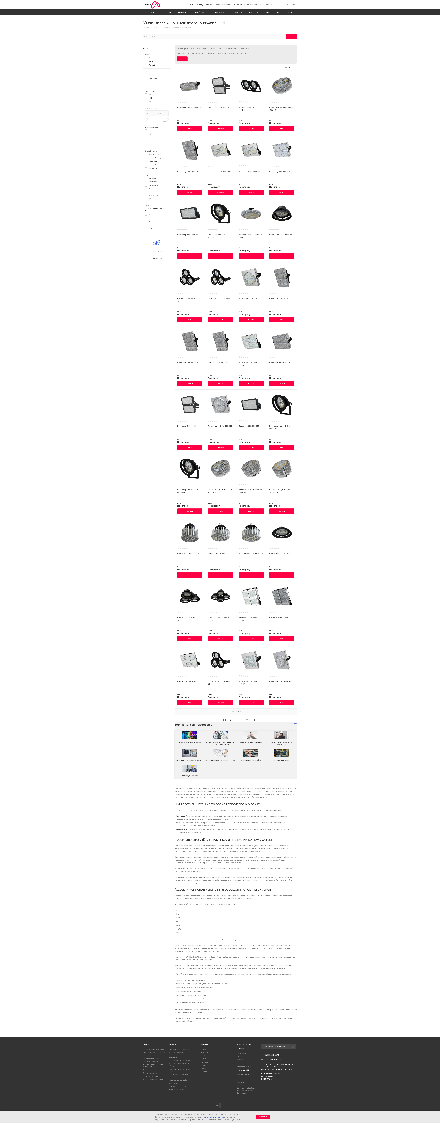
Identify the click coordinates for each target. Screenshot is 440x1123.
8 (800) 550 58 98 (204, 5)
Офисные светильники (151, 1076)
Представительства (244, 1075)
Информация (243, 1070)
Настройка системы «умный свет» (189, 760)
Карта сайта (241, 1093)
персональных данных (213, 1117)
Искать (291, 36)
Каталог (146, 1045)
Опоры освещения (150, 1073)
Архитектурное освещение (190, 742)
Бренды (204, 1045)
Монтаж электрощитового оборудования (281, 743)
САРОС (204, 1056)
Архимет (204, 1062)
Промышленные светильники (153, 1049)
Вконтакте (217, 1105)
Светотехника (174, 1083)
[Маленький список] (285, 67)
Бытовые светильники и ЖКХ (153, 1079)
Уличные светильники (150, 1061)
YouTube (222, 1105)
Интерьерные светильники (152, 1070)
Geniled (204, 1072)
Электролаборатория (281, 760)
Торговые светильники (151, 1058)
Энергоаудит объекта (189, 776)
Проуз (203, 1049)
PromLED (204, 1052)
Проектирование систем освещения (220, 760)
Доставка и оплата (246, 1045)
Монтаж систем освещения (251, 742)
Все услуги (293, 723)
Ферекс (204, 1068)
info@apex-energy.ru (273, 1059)
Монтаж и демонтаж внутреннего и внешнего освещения (220, 743)
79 (247, 720)
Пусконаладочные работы (251, 760)
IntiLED (203, 1059)
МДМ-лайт (205, 1065)
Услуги (172, 1045)
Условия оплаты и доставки (247, 1078)
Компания (241, 1049)
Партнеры (240, 1060)
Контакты (240, 1056)
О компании (241, 1053)
